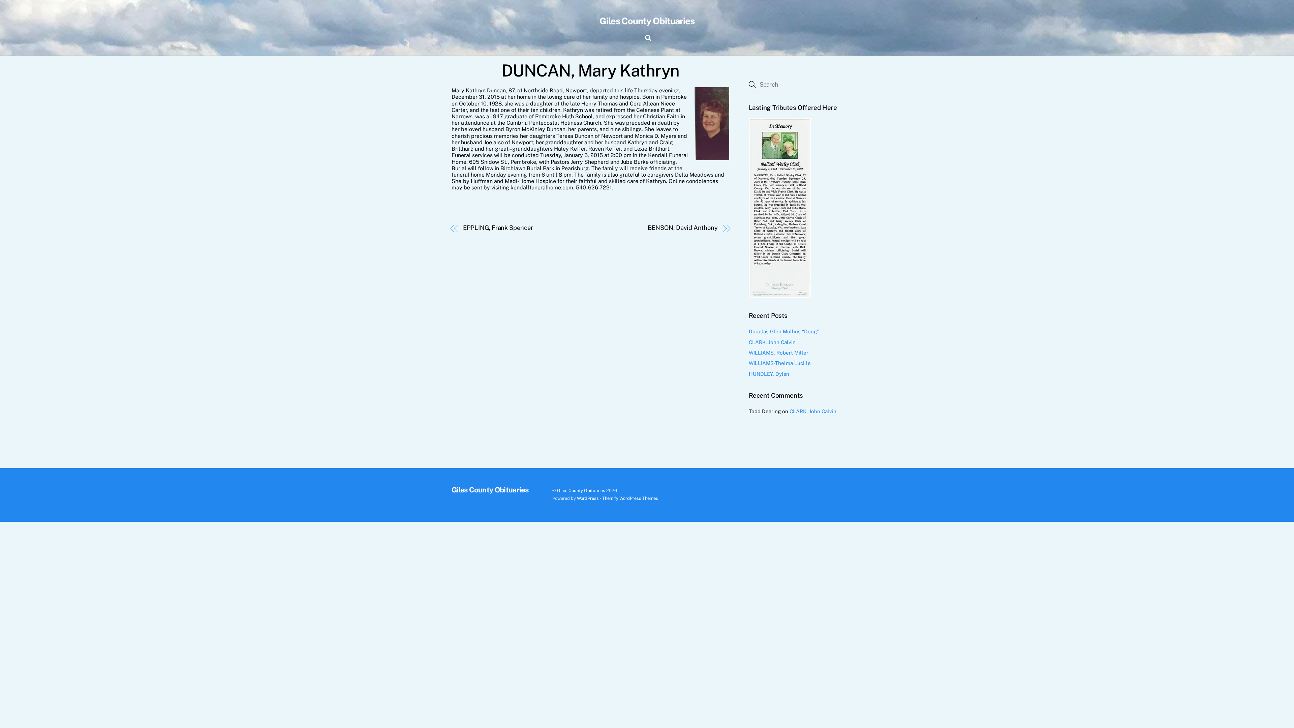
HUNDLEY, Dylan (769, 374)
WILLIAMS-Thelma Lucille (780, 363)
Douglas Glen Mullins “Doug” (784, 331)
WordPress (588, 498)
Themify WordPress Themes (630, 498)
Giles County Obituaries (581, 490)
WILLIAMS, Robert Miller (778, 353)
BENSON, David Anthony (683, 227)
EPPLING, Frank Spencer (498, 227)
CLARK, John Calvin (772, 342)
